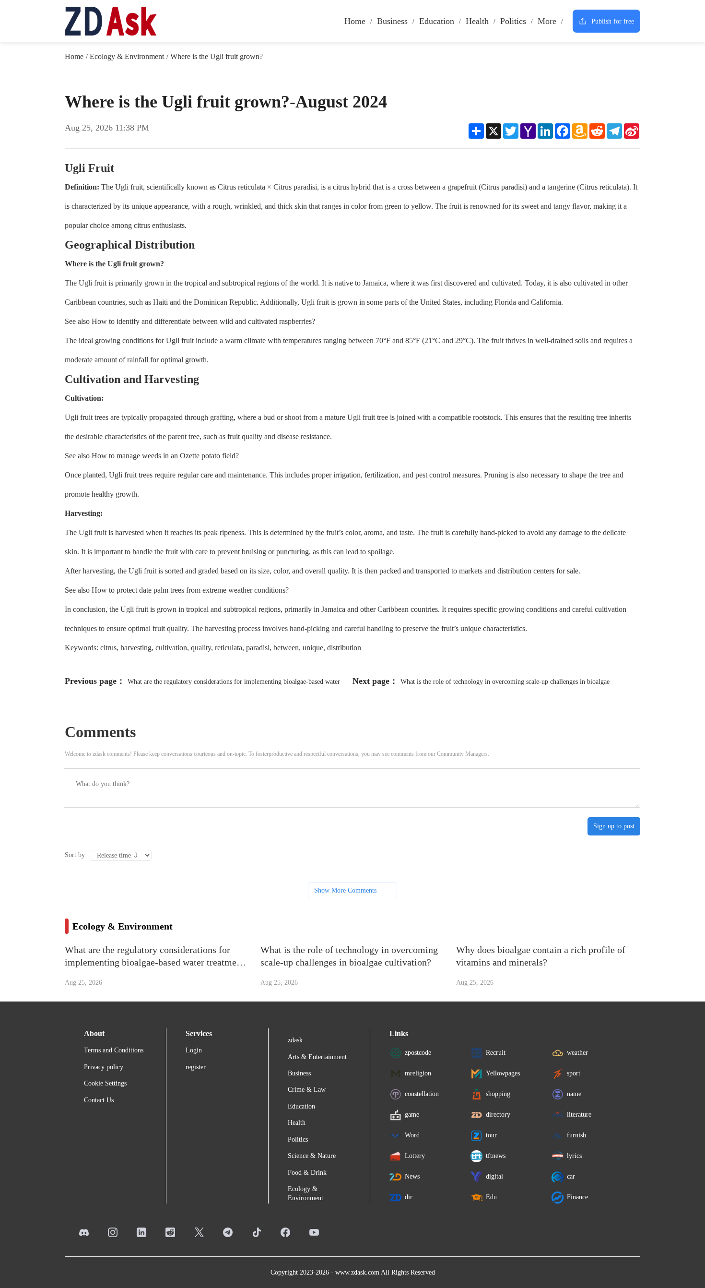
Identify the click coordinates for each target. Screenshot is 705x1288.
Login (194, 1050)
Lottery (415, 1155)
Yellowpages (503, 1073)
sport (573, 1073)
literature (579, 1114)
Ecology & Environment (127, 56)
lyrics (574, 1155)
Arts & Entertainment (317, 1057)
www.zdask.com (357, 1272)
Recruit (495, 1052)
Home (354, 21)
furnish (576, 1135)
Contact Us (99, 1100)
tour (491, 1135)
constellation (422, 1093)
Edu (491, 1197)
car (571, 1176)
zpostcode (418, 1052)
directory (498, 1114)
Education (436, 21)
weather (577, 1052)
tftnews (495, 1155)
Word (412, 1135)
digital (494, 1176)
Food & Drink (307, 1172)
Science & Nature (312, 1155)
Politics (513, 21)
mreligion (418, 1073)
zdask (295, 1040)
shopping (498, 1093)
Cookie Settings (105, 1083)
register (196, 1067)
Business (392, 21)
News (412, 1176)
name (574, 1093)
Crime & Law (307, 1089)
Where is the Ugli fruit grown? (216, 56)
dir (408, 1197)
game (412, 1114)
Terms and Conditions (113, 1050)
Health (477, 21)
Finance (577, 1197)
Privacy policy (103, 1067)
